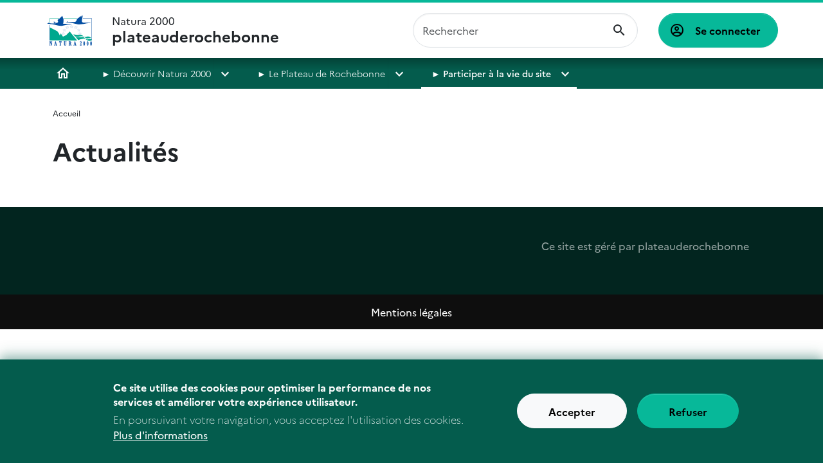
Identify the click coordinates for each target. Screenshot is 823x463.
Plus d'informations (160, 435)
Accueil (63, 73)
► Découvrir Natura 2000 (156, 73)
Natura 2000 (195, 30)
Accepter (571, 411)
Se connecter (728, 30)
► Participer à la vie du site (491, 73)
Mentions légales (411, 312)
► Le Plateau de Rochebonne (321, 73)
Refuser (688, 411)
